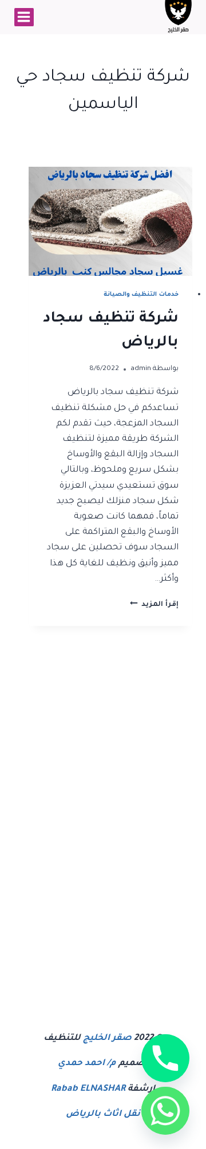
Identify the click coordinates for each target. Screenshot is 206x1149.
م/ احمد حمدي (87, 1063)
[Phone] (165, 1058)
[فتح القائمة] (24, 17)
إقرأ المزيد (154, 605)
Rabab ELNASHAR (88, 1089)
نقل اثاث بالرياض (103, 1114)
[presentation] (111, 221)
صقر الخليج (107, 1038)
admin (140, 369)
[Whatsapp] (165, 1111)
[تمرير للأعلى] (128, 1130)
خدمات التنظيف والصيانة (141, 294)
